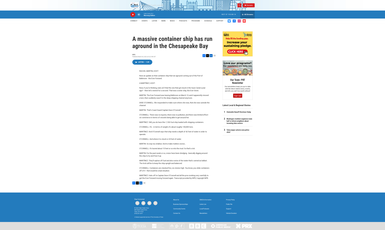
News (163, 21)
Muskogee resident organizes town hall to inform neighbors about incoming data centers (239, 121)
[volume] (139, 14)
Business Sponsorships (180, 204)
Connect (133, 21)
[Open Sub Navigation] (139, 21)
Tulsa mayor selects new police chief (238, 131)
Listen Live (203, 204)
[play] (132, 14)
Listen (154, 21)
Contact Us (176, 213)
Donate (249, 5)
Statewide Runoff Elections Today (239, 112)
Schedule (208, 21)
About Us (176, 200)
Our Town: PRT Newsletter (237, 81)
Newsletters (203, 213)
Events (145, 21)
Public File (229, 204)
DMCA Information (205, 200)
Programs (195, 21)
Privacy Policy (230, 200)
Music (172, 21)
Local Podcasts (204, 209)
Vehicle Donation (231, 213)
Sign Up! (237, 95)
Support (219, 21)
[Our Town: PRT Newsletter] (238, 68)
